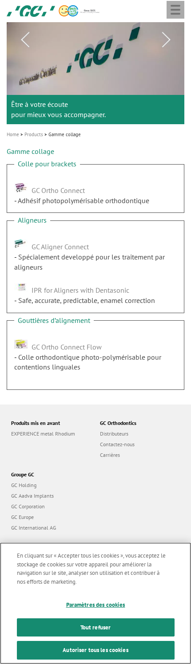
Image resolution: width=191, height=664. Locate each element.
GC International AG (33, 527)
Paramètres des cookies (95, 605)
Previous (25, 40)
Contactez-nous (117, 444)
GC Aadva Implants (32, 495)
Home (13, 134)
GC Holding (23, 485)
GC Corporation (28, 506)
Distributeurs (114, 433)
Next (166, 40)
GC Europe (22, 517)
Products (33, 134)
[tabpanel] (95, 73)
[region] (95, 603)
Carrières (110, 455)
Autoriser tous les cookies (95, 650)
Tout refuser (95, 627)
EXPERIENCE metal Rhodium (43, 433)
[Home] (31, 10)
